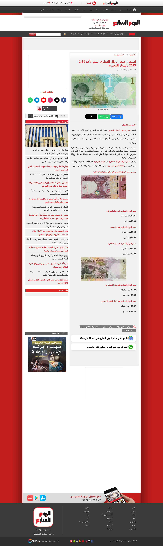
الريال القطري (108, 326)
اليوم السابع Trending (60, 121)
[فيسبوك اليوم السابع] (63, 100)
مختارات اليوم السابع (59, 333)
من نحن (51, 534)
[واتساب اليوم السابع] (30, 100)
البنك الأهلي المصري (115, 166)
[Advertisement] (81, 468)
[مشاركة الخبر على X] (91, 116)
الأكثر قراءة (63, 290)
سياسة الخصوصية (40, 534)
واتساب (102, 116)
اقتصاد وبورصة (119, 55)
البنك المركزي (99, 162)
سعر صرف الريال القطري (119, 130)
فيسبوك (115, 116)
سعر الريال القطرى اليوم (90, 326)
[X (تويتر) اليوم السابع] (57, 100)
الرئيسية (132, 55)
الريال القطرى (129, 330)
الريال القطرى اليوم (124, 326)
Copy (30, 116)
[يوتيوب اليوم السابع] (43, 100)
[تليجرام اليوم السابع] (36, 100)
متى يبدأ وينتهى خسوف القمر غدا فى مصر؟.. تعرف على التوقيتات (103, 34)
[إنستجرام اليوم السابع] (50, 100)
